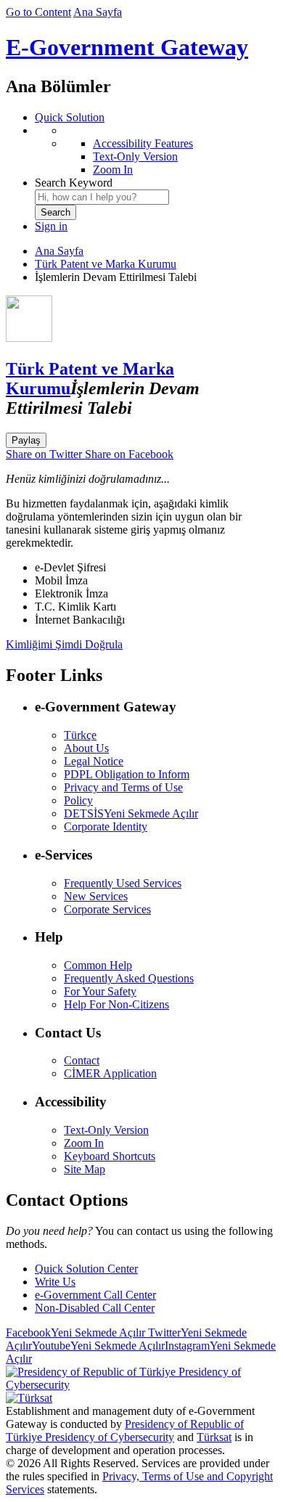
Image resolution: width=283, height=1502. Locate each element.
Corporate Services (107, 909)
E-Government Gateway (127, 47)
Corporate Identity (105, 826)
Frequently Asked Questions (129, 978)
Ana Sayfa (97, 12)
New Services (96, 896)
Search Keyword (73, 182)
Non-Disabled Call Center (95, 1308)
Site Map (84, 1169)
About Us (86, 748)
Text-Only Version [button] (106, 1130)
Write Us (55, 1282)
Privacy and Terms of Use (123, 787)
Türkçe (80, 735)
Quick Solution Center (86, 1268)
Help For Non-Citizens (116, 1004)
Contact (81, 1060)
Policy (78, 800)
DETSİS (131, 813)
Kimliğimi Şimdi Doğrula (64, 644)
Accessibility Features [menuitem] (143, 143)
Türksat (214, 1437)
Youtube (98, 1345)
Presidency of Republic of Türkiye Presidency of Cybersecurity (125, 1430)
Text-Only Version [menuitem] (135, 156)
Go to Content (38, 12)
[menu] (156, 150)
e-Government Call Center (95, 1295)
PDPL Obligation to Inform (126, 774)
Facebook (75, 1332)
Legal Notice (93, 761)
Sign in (51, 226)
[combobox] (102, 197)
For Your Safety (100, 991)
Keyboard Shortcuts (109, 1156)
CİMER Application (110, 1073)
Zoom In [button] (84, 1143)
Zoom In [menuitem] (113, 169)
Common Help (98, 965)
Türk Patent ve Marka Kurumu (105, 264)
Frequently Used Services (122, 883)
